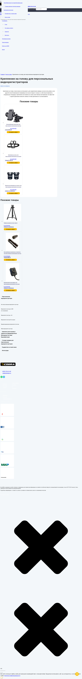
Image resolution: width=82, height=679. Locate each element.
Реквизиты (5, 395)
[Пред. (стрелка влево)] (0, 672)
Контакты (14, 384)
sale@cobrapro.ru (7, 373)
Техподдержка (15, 383)
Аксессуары (9, 74)
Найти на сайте (32, 8)
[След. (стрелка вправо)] (2, 672)
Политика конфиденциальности (12, 675)
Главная (2, 74)
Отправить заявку (13, 132)
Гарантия (5, 384)
